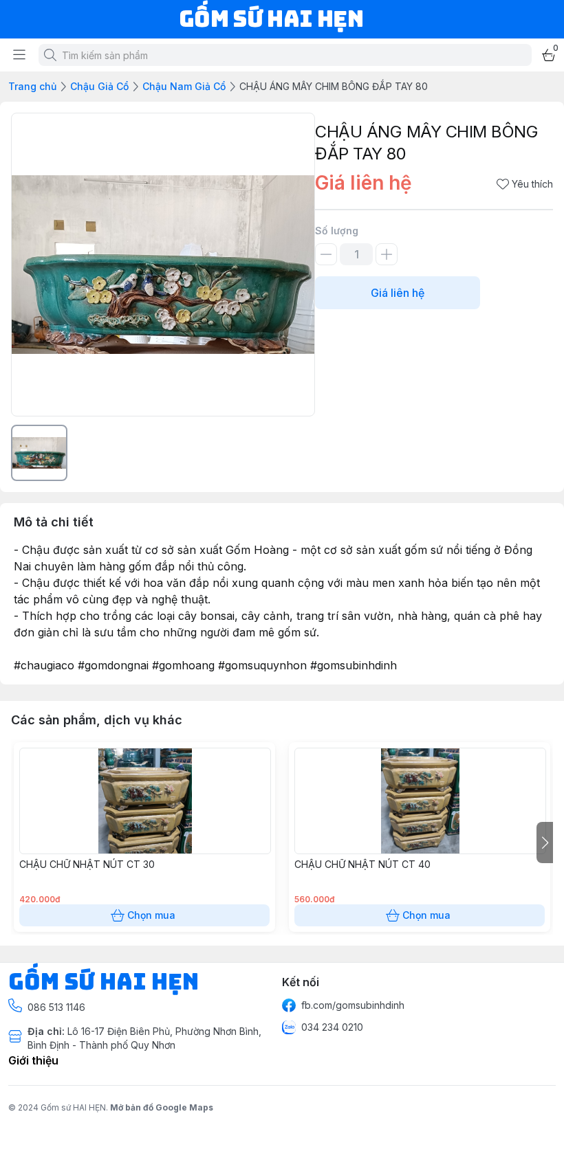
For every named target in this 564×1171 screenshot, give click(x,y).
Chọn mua (151, 915)
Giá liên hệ (397, 293)
